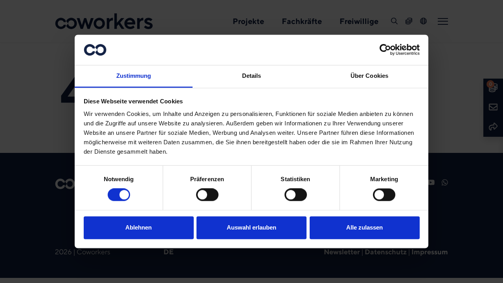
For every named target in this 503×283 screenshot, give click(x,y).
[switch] (207, 195)
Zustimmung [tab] (133, 75)
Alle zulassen (364, 227)
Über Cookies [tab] (369, 75)
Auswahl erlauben (251, 227)
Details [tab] (251, 75)
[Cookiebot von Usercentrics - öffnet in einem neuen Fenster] (385, 50)
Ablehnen (138, 227)
